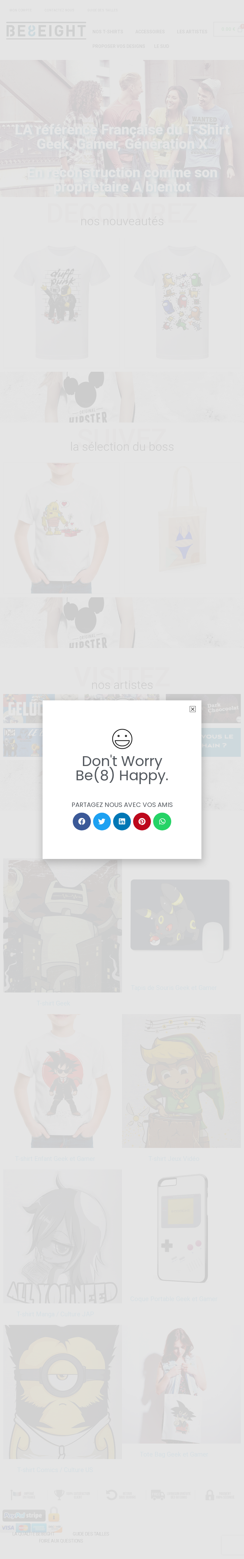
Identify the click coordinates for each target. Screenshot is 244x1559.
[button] (192, 709)
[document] (122, 779)
